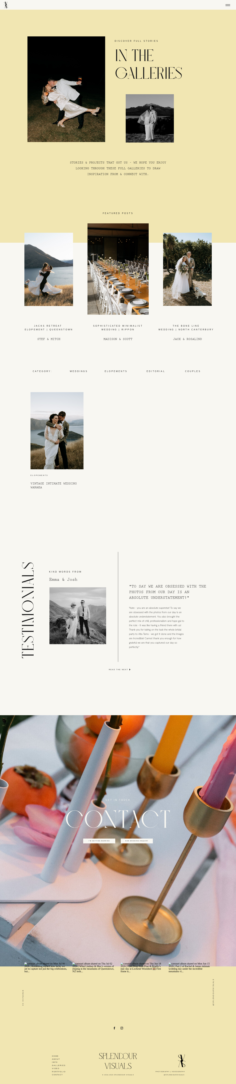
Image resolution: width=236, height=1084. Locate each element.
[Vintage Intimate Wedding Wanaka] (57, 430)
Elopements (39, 475)
